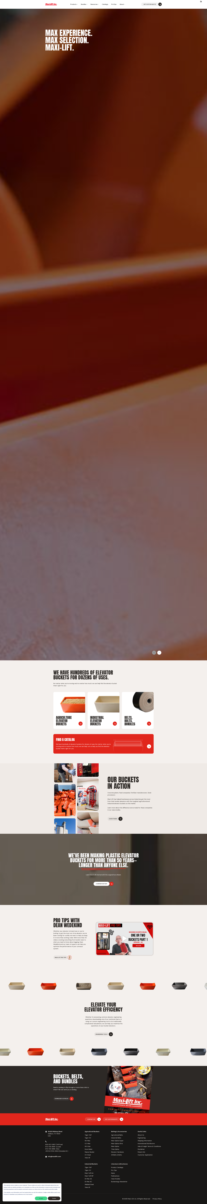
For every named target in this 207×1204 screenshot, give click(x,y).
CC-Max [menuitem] (87, 1143)
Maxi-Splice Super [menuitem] (117, 1141)
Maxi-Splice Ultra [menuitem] (117, 1143)
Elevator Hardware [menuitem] (117, 1152)
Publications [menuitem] (115, 1176)
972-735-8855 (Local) (53, 1147)
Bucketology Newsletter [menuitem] (119, 1182)
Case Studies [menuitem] (115, 1179)
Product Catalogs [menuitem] (117, 1167)
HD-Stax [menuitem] (87, 1146)
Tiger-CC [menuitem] (88, 1138)
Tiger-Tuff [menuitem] (88, 1135)
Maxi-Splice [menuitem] (115, 1146)
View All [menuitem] (87, 1158)
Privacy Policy (157, 1199)
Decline (54, 1198)
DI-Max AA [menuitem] (88, 1179)
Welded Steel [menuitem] (89, 1184)
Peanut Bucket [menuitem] (89, 1152)
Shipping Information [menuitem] (145, 1141)
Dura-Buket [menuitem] (88, 1149)
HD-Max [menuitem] (87, 1141)
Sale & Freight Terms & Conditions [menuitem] (149, 1146)
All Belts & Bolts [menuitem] (116, 1155)
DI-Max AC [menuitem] (88, 1182)
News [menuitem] (113, 1173)
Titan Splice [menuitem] (115, 1149)
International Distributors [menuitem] (146, 1143)
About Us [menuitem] (141, 1135)
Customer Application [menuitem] (145, 1155)
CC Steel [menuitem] (88, 1155)
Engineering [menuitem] (142, 1138)
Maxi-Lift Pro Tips (60, 957)
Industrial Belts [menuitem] (116, 1138)
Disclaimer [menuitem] (141, 1149)
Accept (41, 1198)
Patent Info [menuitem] (141, 1152)
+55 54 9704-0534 (52, 1151)
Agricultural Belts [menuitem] (117, 1135)
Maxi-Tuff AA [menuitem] (89, 1173)
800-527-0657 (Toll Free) (54, 1144)
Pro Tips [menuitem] (114, 1170)
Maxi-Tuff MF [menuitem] (89, 1176)
